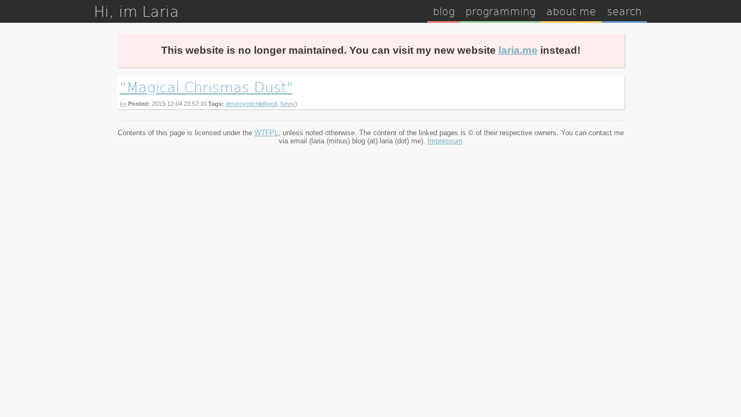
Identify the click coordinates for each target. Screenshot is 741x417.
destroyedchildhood (251, 103)
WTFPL (266, 133)
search (624, 11)
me (571, 11)
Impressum (445, 141)
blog (444, 11)
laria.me (518, 50)
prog (500, 11)
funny (287, 103)
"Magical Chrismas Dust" (206, 87)
